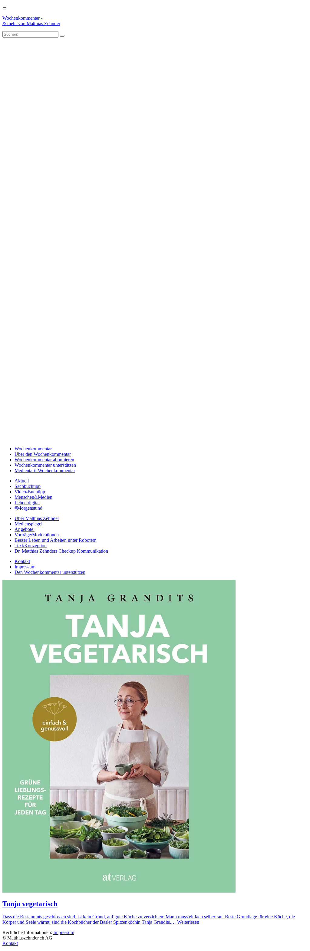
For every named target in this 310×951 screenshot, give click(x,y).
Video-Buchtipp (30, 491)
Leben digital (27, 502)
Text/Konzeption (31, 545)
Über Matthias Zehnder (37, 518)
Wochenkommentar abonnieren (44, 459)
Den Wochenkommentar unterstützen (50, 572)
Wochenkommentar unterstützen (45, 465)
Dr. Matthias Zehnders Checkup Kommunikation (61, 551)
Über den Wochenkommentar (43, 454)
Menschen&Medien (33, 497)
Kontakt (22, 561)
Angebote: (25, 529)
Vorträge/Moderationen (37, 534)
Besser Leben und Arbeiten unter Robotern (56, 540)
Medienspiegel (28, 523)
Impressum (25, 566)
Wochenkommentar (33, 448)
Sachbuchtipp (28, 486)
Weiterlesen (188, 922)
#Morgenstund (28, 508)
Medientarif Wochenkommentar (45, 470)
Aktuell (22, 480)
